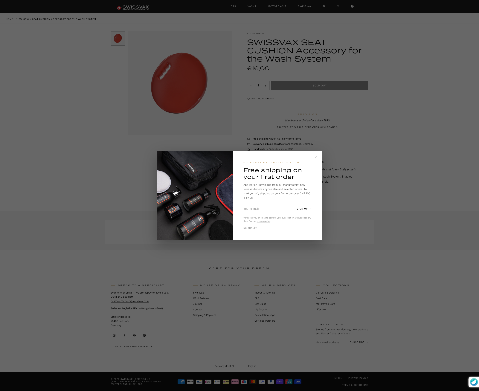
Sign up (302, 208)
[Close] (315, 157)
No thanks (250, 228)
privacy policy (263, 221)
